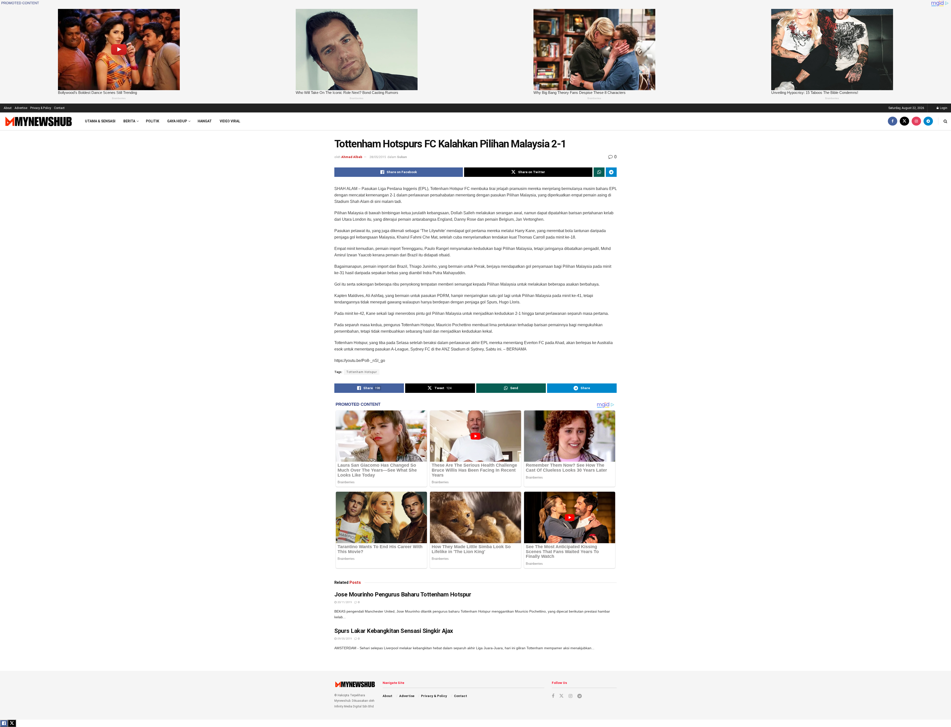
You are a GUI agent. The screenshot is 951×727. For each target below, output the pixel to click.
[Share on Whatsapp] (599, 172)
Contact (59, 108)
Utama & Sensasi (100, 121)
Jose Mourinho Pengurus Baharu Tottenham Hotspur (402, 594)
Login (943, 108)
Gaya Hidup (177, 121)
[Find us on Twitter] (904, 121)
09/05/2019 (344, 638)
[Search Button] (945, 121)
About (8, 108)
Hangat (205, 121)
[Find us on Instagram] (916, 121)
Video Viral (230, 121)
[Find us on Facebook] (892, 121)
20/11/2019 (344, 602)
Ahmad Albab (351, 157)
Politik (152, 121)
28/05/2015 (378, 157)
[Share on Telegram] (611, 172)
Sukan (402, 157)
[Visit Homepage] (38, 121)
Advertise (21, 108)
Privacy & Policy (40, 108)
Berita (129, 121)
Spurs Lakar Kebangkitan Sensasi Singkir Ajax (393, 630)
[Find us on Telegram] (928, 121)
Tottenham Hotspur (361, 372)
